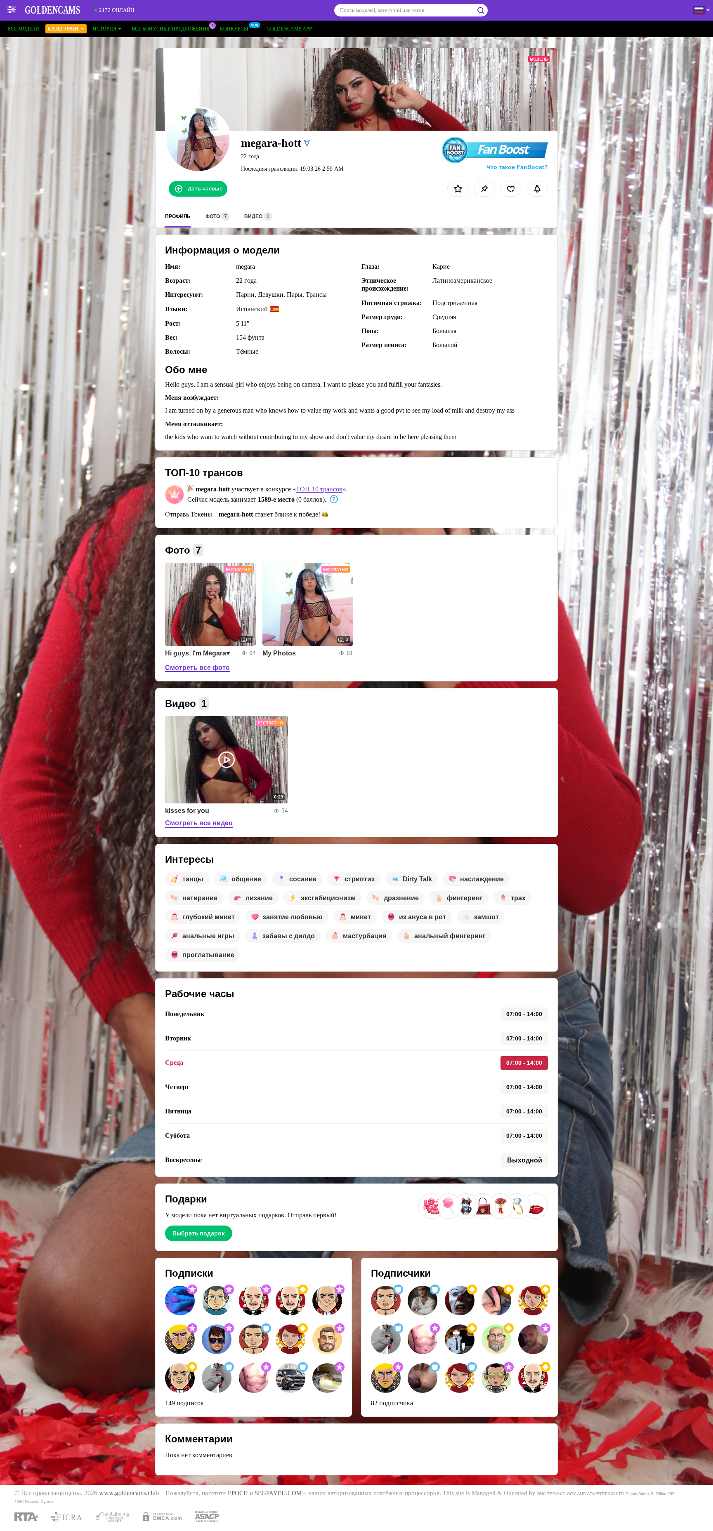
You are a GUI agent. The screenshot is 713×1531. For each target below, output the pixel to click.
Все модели (23, 29)
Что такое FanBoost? (517, 167)
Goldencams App (289, 29)
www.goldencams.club (129, 1493)
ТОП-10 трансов (319, 489)
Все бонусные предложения (171, 29)
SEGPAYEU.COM (278, 1493)
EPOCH (238, 1493)
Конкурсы (234, 29)
